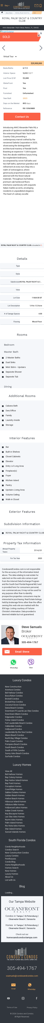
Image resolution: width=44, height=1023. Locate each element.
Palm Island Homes (14, 822)
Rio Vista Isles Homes (15, 826)
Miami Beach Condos (14, 735)
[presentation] (3, 48)
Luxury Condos (12, 856)
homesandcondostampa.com (22, 937)
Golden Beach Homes (15, 795)
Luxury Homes (11, 874)
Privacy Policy (32, 1008)
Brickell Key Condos (14, 702)
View (18, 290)
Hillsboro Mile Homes (14, 804)
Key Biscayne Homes (14, 813)
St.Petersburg (30, 916)
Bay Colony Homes (13, 777)
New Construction (13, 686)
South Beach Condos (14, 747)
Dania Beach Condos (14, 708)
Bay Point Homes (13, 783)
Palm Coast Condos (14, 741)
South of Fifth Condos (15, 750)
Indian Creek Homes (14, 810)
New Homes (10, 871)
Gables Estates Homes (15, 792)
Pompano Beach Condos (16, 744)
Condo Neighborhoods (15, 846)
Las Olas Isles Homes (15, 816)
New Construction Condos (17, 852)
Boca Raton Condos (14, 696)
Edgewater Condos (13, 717)
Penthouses (10, 859)
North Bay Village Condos (16, 738)
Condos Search (12, 849)
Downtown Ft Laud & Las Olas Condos (22, 711)
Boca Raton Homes (9, 13)
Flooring (16, 322)
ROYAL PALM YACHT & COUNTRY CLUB (22, 13)
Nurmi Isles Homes (14, 819)
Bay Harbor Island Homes (16, 780)
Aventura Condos (13, 689)
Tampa (19, 916)
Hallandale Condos (13, 726)
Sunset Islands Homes (15, 832)
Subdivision (15, 282)
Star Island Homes (13, 829)
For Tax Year (15, 558)
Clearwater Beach (17, 919)
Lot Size (16, 298)
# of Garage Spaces (12, 314)
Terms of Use (12, 1007)
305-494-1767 (30, 642)
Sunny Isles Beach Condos (17, 753)
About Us (9, 877)
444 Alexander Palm (36, 13)
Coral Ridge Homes (13, 789)
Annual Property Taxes (9, 550)
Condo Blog (10, 862)
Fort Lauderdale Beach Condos (18, 723)
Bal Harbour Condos (14, 693)
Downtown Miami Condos (16, 714)
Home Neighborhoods (15, 865)
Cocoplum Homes (13, 786)
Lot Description (14, 306)
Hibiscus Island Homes (15, 801)
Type (18, 266)
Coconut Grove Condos (15, 705)
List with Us (10, 880)
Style (18, 274)
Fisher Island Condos (14, 720)
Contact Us (22, 116)
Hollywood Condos (13, 729)
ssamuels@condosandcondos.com (22, 976)
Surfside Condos (12, 756)
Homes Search (12, 868)
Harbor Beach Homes (14, 798)
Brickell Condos (12, 699)
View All (8, 771)
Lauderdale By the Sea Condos (18, 732)
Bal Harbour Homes (14, 774)
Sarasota (31, 919)
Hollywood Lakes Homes (16, 807)
